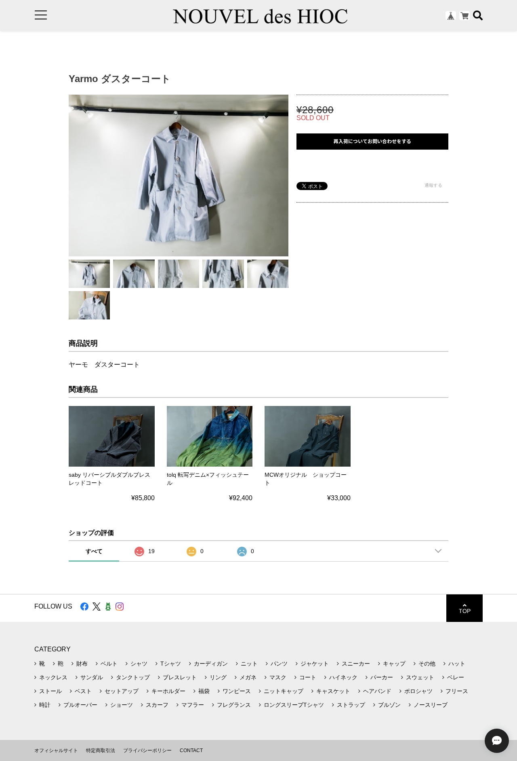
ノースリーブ (431, 705)
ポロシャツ (418, 691)
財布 (82, 663)
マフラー (192, 705)
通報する (433, 185)
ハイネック (343, 677)
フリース (457, 691)
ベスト (83, 691)
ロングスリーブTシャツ (294, 705)
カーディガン (211, 663)
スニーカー (356, 663)
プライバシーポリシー (147, 750)
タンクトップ (133, 677)
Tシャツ (170, 663)
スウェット (420, 677)
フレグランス (234, 705)
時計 (44, 705)
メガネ (248, 677)
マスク (277, 677)
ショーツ (121, 705)
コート (307, 677)
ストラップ (351, 705)
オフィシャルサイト (56, 750)
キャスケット (333, 691)
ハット (456, 663)
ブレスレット (180, 677)
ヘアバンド (377, 691)
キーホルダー (168, 691)
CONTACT (191, 750)
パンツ (279, 663)
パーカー (381, 677)
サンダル (91, 677)
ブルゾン (389, 705)
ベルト (109, 663)
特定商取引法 (100, 750)
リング (218, 677)
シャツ (138, 663)
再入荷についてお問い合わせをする (372, 141)
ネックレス (53, 677)
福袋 (204, 691)
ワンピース (237, 691)
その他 (426, 663)
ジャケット (315, 663)
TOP (465, 611)
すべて (94, 551)
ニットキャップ (283, 691)
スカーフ (157, 705)
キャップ (394, 663)
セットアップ (122, 691)
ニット (249, 663)
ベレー (455, 677)
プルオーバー (80, 705)
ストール (50, 691)
